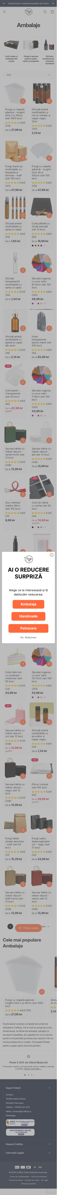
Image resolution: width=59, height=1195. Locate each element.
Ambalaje (28, 604)
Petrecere (28, 628)
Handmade (28, 616)
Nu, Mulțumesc (28, 637)
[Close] (51, 555)
